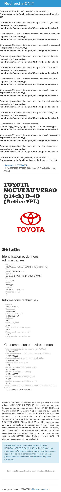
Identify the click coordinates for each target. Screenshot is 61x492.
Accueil (9, 165)
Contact (45, 489)
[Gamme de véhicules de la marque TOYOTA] (30, 224)
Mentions (36, 489)
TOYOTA (22, 165)
